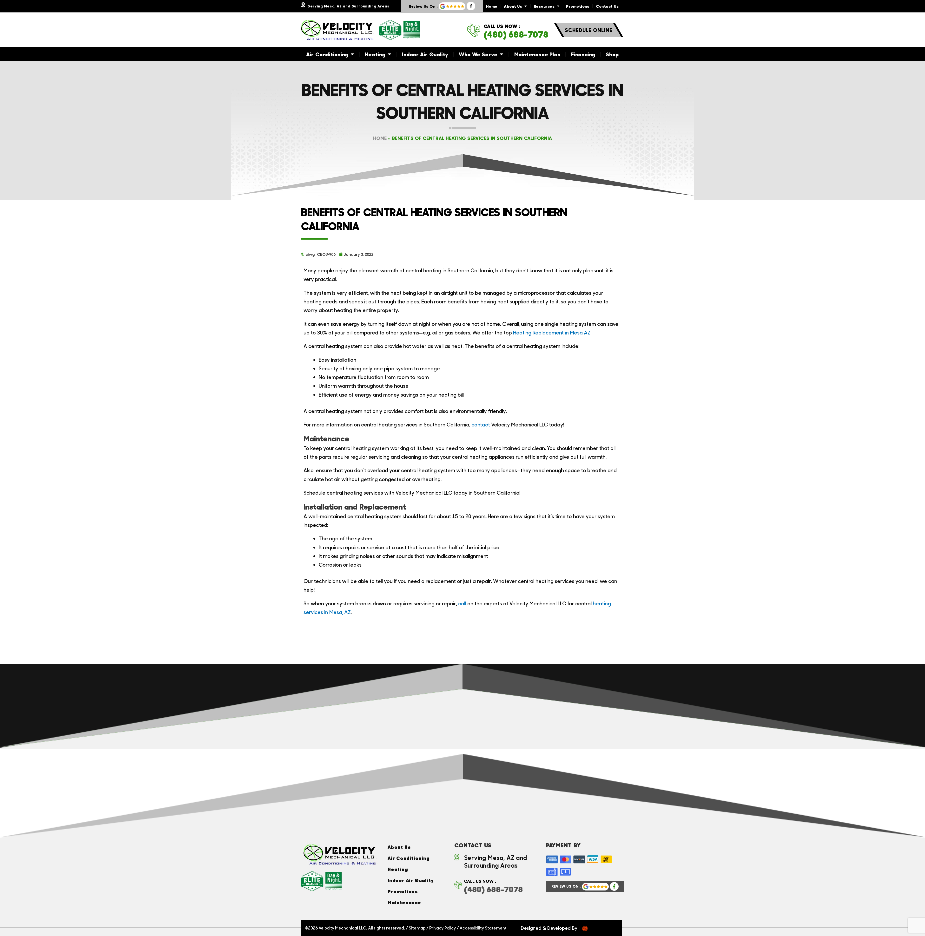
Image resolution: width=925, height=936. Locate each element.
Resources (544, 6)
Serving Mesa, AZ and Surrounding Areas (349, 6)
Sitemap (417, 927)
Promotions (577, 6)
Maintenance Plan (537, 54)
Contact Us (607, 6)
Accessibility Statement (483, 927)
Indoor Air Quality (425, 54)
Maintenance (404, 902)
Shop (612, 54)
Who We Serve (478, 54)
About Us (513, 6)
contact (481, 424)
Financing (583, 54)
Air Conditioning (327, 54)
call (462, 603)
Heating (375, 54)
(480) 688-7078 (516, 34)
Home (491, 6)
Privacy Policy (442, 927)
